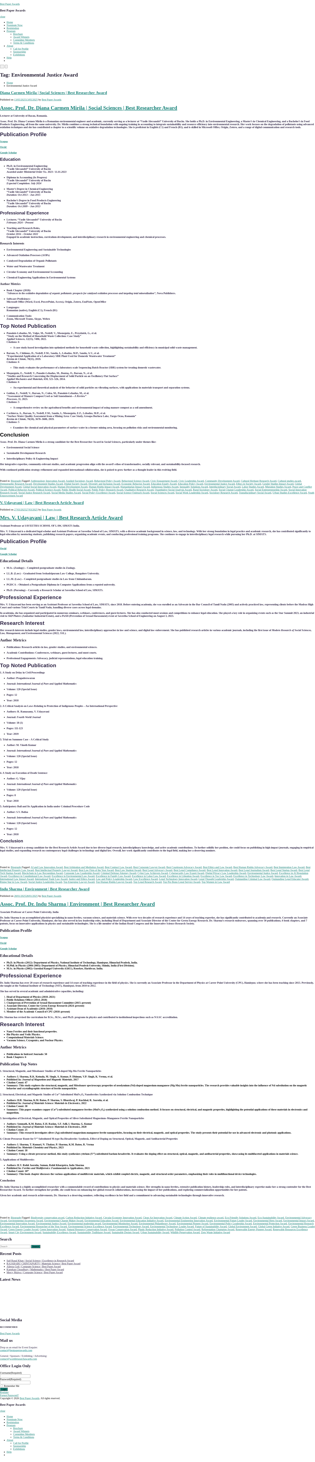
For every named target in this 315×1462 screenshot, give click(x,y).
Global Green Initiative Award (273, 1226)
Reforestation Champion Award (217, 1229)
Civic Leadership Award (191, 481)
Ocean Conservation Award (122, 1229)
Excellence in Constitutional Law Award (29, 876)
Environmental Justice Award (219, 483)
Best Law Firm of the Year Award (96, 870)
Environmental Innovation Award (17, 1223)
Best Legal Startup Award (283, 870)
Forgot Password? (9, 1395)
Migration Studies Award (278, 486)
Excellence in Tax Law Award (216, 876)
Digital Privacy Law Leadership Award (225, 873)
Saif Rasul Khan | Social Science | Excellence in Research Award (40, 1260)
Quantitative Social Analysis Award (173, 489)
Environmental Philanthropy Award (157, 1223)
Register (4, 1392)
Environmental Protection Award (270, 1223)
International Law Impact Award (17, 879)
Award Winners (21, 37)
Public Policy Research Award (107, 489)
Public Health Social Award (76, 489)
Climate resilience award (210, 1217)
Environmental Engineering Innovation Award (189, 1220)
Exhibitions (19, 54)
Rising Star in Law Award (13, 882)
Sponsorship (19, 51)
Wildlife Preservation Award (185, 1232)
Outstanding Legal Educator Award (290, 879)
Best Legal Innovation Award (222, 870)
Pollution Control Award (187, 1229)
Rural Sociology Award (205, 489)
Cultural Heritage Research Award (258, 481)
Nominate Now (15, 25)
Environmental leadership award (84, 1223)
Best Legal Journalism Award (254, 870)
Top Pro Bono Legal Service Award (181, 882)
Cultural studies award (289, 481)
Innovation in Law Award (287, 876)
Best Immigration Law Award (289, 867)
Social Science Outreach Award (132, 492)
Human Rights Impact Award (104, 486)
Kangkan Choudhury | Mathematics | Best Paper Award (35, 1269)
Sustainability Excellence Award (59, 1232)
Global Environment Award (242, 1226)
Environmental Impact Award (298, 1220)
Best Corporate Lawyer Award (149, 867)
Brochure (18, 34)
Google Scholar (8, 152)
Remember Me (11, 1386)
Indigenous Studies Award (164, 486)
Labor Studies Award (253, 486)
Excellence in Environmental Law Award (73, 876)
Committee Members (24, 40)
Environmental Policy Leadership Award (231, 1223)
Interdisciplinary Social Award (225, 486)
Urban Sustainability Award (154, 1232)
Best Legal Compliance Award (189, 870)
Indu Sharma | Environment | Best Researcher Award (44, 889)
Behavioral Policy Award (107, 481)
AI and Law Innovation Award (47, 867)
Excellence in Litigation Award (183, 876)
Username (11, 1372)
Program (11, 31)
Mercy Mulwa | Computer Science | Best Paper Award (35, 1272)
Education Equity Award (164, 483)
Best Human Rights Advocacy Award (252, 867)
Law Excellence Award (145, 879)
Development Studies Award (48, 483)
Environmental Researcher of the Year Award (43, 1226)
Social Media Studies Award (66, 492)
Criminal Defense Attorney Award (118, 873)
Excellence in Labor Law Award (149, 876)
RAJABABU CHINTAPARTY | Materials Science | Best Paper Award (43, 1263)
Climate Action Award (185, 1217)
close (2, 16)
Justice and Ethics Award (82, 879)
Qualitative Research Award (139, 489)
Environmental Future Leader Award (233, 1220)
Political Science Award (48, 489)
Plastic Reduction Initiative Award (155, 1229)
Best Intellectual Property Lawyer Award (56, 870)
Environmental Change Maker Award (63, 1220)
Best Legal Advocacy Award (157, 870)
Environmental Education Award (101, 1220)
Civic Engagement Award (163, 481)
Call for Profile (21, 48)
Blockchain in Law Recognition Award (42, 873)
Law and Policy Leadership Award (114, 879)
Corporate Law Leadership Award (81, 873)
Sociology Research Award (223, 492)
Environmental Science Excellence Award (90, 1226)
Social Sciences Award (162, 492)
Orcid (3, 147)
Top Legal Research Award (147, 882)
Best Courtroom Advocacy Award (184, 867)
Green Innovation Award (52, 1229)
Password (10, 1379)
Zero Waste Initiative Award (215, 1232)
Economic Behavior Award (135, 483)
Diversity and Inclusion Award (104, 483)
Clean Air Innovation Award (157, 1217)
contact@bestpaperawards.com (16, 1350)
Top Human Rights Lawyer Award (114, 882)
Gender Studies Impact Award (278, 483)
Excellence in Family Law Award (113, 876)
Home (10, 22)
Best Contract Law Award (118, 867)
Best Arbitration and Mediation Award (84, 867)
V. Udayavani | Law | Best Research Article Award (42, 503)
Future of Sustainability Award (211, 1226)
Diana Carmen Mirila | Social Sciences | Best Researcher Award (53, 93)
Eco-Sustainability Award (271, 1217)
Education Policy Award (190, 483)
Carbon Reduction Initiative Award (84, 1217)
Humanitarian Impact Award (135, 486)
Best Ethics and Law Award (217, 867)
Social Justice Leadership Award (45, 882)
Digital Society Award (75, 483)
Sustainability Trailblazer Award (93, 1232)
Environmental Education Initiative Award (141, 1220)
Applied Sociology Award (79, 481)
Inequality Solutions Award (194, 486)
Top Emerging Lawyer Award (78, 882)
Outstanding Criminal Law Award (252, 879)
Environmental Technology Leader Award (172, 1226)
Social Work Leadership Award (192, 492)
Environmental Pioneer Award (192, 1223)
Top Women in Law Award (215, 882)
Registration (13, 28)
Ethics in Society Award (248, 483)
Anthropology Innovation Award (48, 481)
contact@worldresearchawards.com (18, 1359)
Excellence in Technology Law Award (253, 876)
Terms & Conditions (23, 43)
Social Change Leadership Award (236, 489)
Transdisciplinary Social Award (255, 492)
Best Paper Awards (10, 4)
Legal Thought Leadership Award (216, 879)
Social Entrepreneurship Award (271, 489)
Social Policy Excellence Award (98, 492)
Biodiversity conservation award (47, 1217)
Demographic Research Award (16, 483)
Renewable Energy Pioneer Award (254, 1229)
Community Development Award (222, 481)
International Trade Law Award (51, 879)
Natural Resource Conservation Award (87, 1229)
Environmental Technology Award (131, 1226)
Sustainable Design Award (125, 1232)
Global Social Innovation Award (39, 486)
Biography (16, 481)
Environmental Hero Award (267, 1220)
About (10, 45)
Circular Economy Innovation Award (122, 1217)
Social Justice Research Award (34, 492)
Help (9, 57)
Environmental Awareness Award (25, 1220)
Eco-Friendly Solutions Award (240, 1217)
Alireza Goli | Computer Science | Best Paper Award (34, 1266)
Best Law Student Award (128, 870)
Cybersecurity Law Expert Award (186, 873)
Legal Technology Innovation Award (178, 879)
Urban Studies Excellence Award (290, 492)
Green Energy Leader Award (23, 1229)
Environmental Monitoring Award (119, 1223)
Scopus (4, 141)
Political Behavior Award (21, 489)
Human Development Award (72, 486)
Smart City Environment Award (24, 1232)
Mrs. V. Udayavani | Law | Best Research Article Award (61, 518)
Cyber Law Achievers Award (152, 873)
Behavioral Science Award (135, 481)
